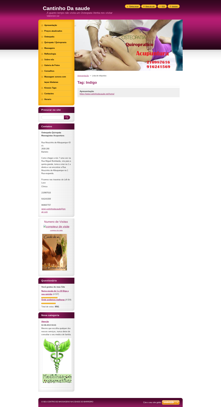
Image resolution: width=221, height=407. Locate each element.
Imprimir (175, 6)
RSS (163, 6)
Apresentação (83, 76)
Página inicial (133, 6)
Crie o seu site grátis (152, 402)
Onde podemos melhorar (53, 300)
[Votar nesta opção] (49, 297)
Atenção (45, 321)
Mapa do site (150, 6)
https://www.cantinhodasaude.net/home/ (97, 94)
